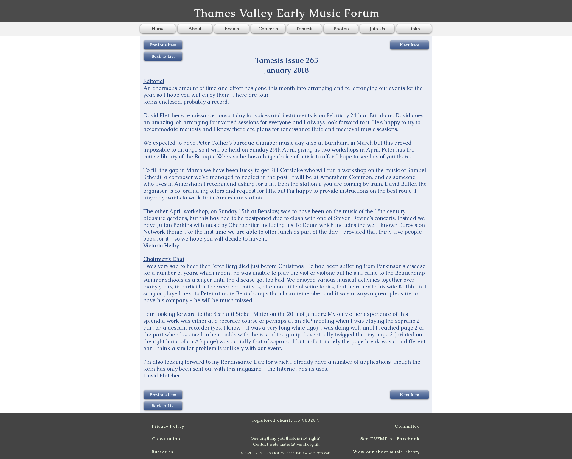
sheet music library (397, 452)
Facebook (408, 438)
